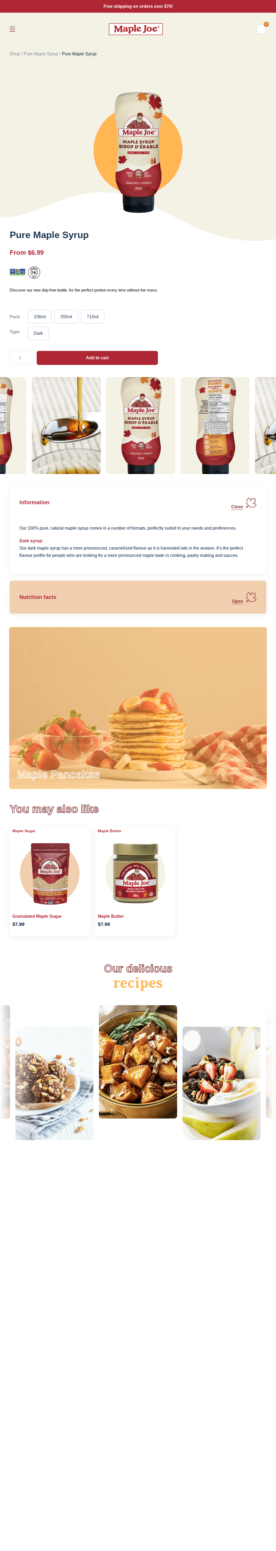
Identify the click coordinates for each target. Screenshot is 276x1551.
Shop (15, 54)
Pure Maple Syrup (41, 54)
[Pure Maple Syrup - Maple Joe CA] (136, 29)
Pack (15, 316)
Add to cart (97, 357)
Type (15, 332)
